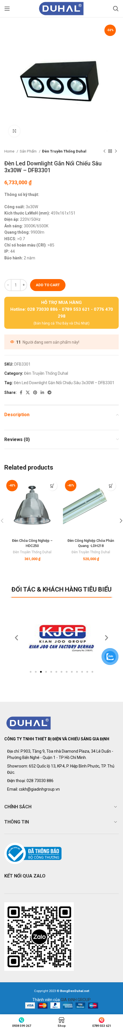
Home (9, 151)
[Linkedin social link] (42, 392)
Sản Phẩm (28, 151)
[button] (30, 672)
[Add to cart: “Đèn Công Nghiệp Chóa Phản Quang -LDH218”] (111, 486)
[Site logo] (61, 8)
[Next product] (116, 151)
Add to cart (48, 285)
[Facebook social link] (21, 392)
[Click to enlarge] (14, 131)
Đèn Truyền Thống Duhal (64, 151)
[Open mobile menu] (7, 8)
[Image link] (28, 722)
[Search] (116, 8)
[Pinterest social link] (35, 392)
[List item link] (61, 780)
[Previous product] (104, 151)
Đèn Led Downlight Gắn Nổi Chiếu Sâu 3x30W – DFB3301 (64, 382)
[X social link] (27, 392)
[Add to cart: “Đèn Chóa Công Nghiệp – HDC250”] (52, 486)
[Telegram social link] (49, 392)
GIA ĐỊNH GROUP (76, 999)
